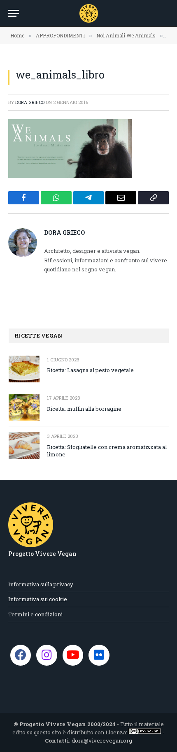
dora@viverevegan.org (102, 740)
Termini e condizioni (35, 614)
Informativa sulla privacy (40, 584)
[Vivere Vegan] (88, 13)
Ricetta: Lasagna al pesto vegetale (90, 370)
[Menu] (13, 13)
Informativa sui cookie (37, 599)
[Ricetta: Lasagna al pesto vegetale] (24, 369)
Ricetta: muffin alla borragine (84, 408)
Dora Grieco (29, 102)
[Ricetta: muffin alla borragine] (24, 407)
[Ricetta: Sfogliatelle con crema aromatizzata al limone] (24, 445)
